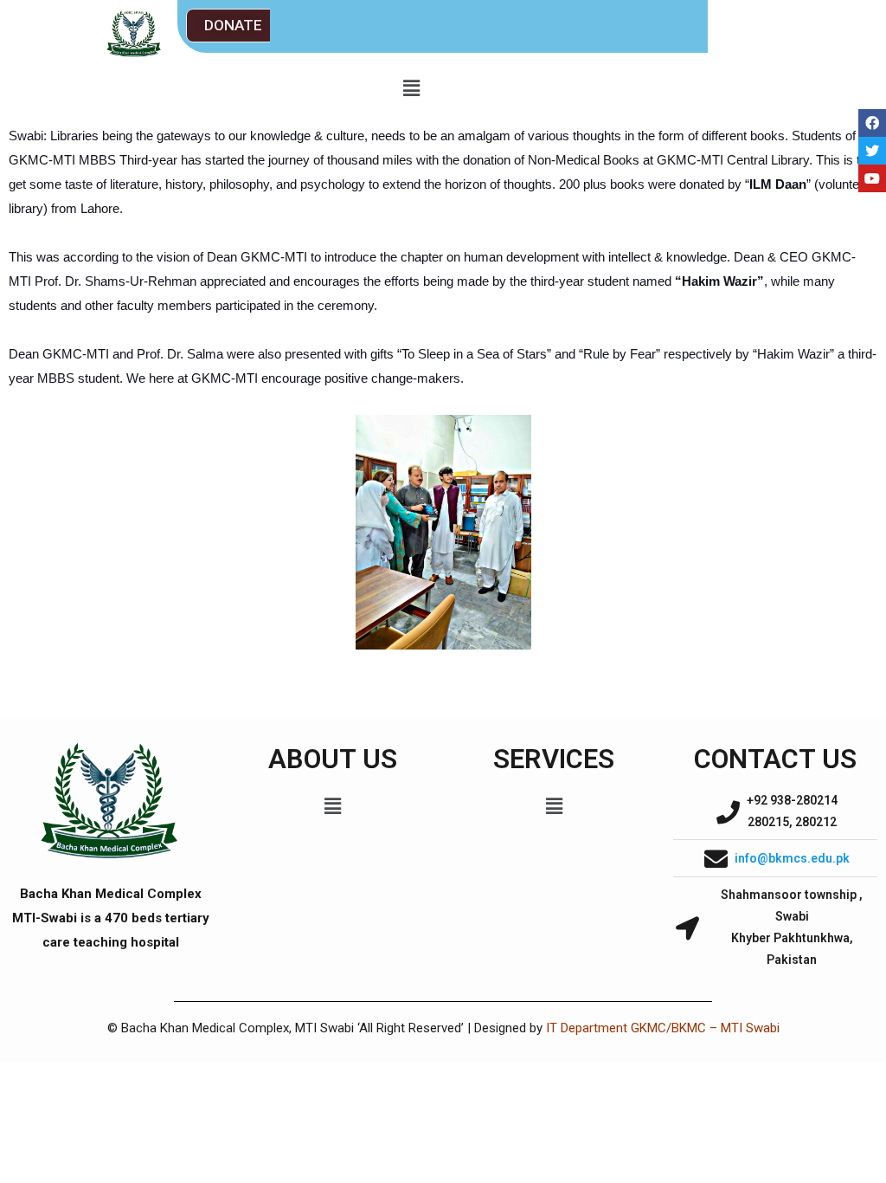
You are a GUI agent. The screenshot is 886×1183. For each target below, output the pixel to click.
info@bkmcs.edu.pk (792, 858)
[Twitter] (872, 151)
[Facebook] (872, 123)
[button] (233, 25)
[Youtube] (872, 178)
